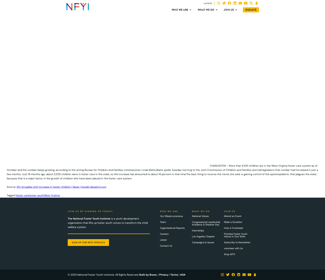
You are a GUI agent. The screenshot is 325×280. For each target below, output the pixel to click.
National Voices (200, 216)
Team (163, 222)
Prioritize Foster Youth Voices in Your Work (235, 235)
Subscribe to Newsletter (237, 242)
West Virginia (52, 195)
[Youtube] (245, 3)
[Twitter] (224, 3)
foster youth (36, 195)
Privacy (163, 274)
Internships (198, 230)
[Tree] (256, 3)
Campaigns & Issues (203, 242)
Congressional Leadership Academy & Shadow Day (206, 223)
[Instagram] (218, 3)
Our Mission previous (171, 216)
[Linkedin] (235, 3)
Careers (164, 233)
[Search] (251, 3)
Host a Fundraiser (233, 227)
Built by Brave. (148, 274)
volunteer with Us (233, 248)
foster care (22, 195)
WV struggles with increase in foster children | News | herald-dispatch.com (61, 187)
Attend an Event (232, 216)
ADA (183, 274)
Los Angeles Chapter (203, 236)
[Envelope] (240, 3)
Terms (174, 274)
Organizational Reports (172, 227)
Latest (163, 239)
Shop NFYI (229, 254)
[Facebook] (229, 3)
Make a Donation (233, 222)
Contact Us (166, 245)
